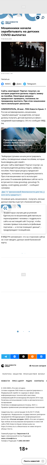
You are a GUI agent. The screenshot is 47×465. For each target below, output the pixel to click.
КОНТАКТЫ (39, 381)
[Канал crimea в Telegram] (5, 356)
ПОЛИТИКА (7, 374)
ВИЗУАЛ (41, 374)
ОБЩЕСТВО (17, 374)
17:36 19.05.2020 (6, 39)
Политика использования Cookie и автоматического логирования (22, 401)
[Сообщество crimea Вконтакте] (14, 356)
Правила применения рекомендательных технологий (22, 407)
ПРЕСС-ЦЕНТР (18, 381)
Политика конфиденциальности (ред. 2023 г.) (19, 405)
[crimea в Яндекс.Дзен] (23, 356)
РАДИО (29, 381)
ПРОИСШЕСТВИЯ (30, 374)
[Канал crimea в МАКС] (41, 356)
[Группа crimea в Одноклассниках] (32, 356)
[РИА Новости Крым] (9, 22)
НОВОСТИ (5, 381)
